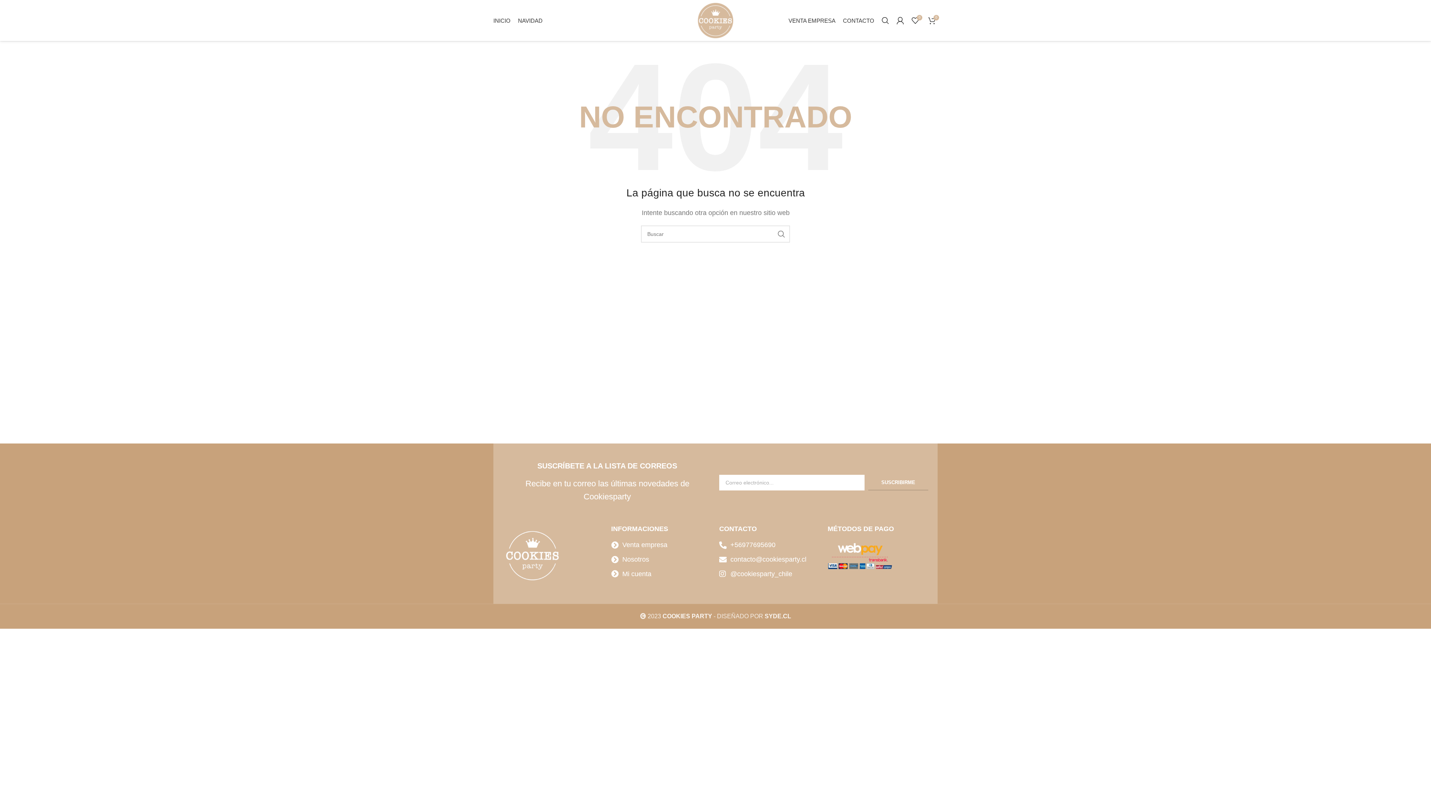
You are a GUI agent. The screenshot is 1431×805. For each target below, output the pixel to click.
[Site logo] (715, 20)
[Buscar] (885, 20)
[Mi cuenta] (900, 20)
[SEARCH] (781, 234)
